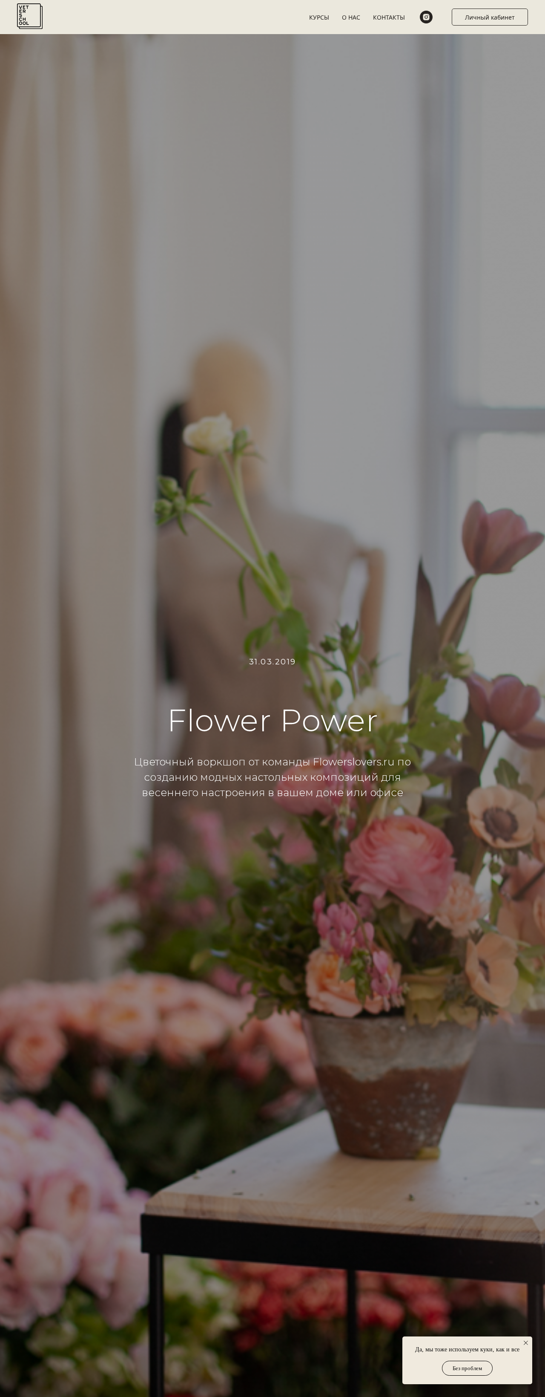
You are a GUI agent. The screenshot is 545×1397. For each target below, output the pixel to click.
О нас (351, 17)
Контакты (389, 17)
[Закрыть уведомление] (526, 1343)
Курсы (319, 17)
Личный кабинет (490, 17)
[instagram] (426, 17)
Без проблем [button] (467, 1368)
